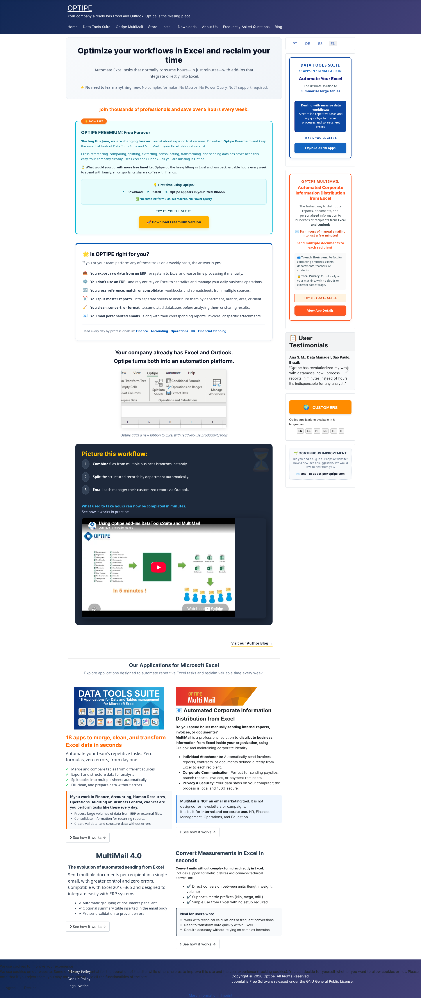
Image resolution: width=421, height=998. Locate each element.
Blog (278, 27)
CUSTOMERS (320, 410)
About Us (210, 27)
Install (167, 27)
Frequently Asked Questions (246, 27)
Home (72, 27)
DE (307, 43)
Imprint (226, 995)
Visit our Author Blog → (252, 643)
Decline (30, 988)
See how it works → (89, 837)
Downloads (187, 27)
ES (320, 43)
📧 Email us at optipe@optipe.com (320, 477)
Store (152, 27)
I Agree (10, 988)
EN (333, 43)
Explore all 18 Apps (320, 148)
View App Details (320, 314)
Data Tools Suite (96, 27)
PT (295, 43)
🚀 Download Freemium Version (174, 222)
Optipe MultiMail (129, 27)
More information (203, 995)
